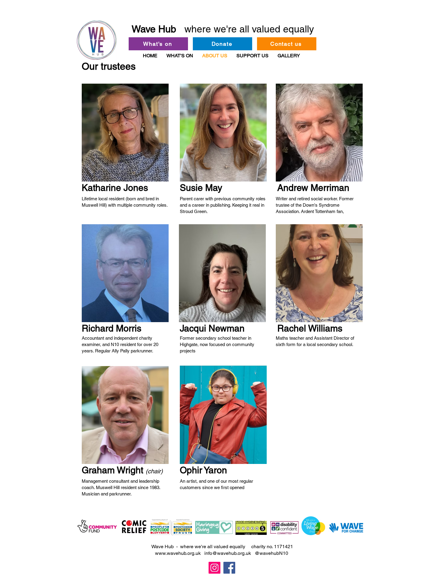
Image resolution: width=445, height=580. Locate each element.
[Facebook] (229, 568)
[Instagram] (214, 568)
